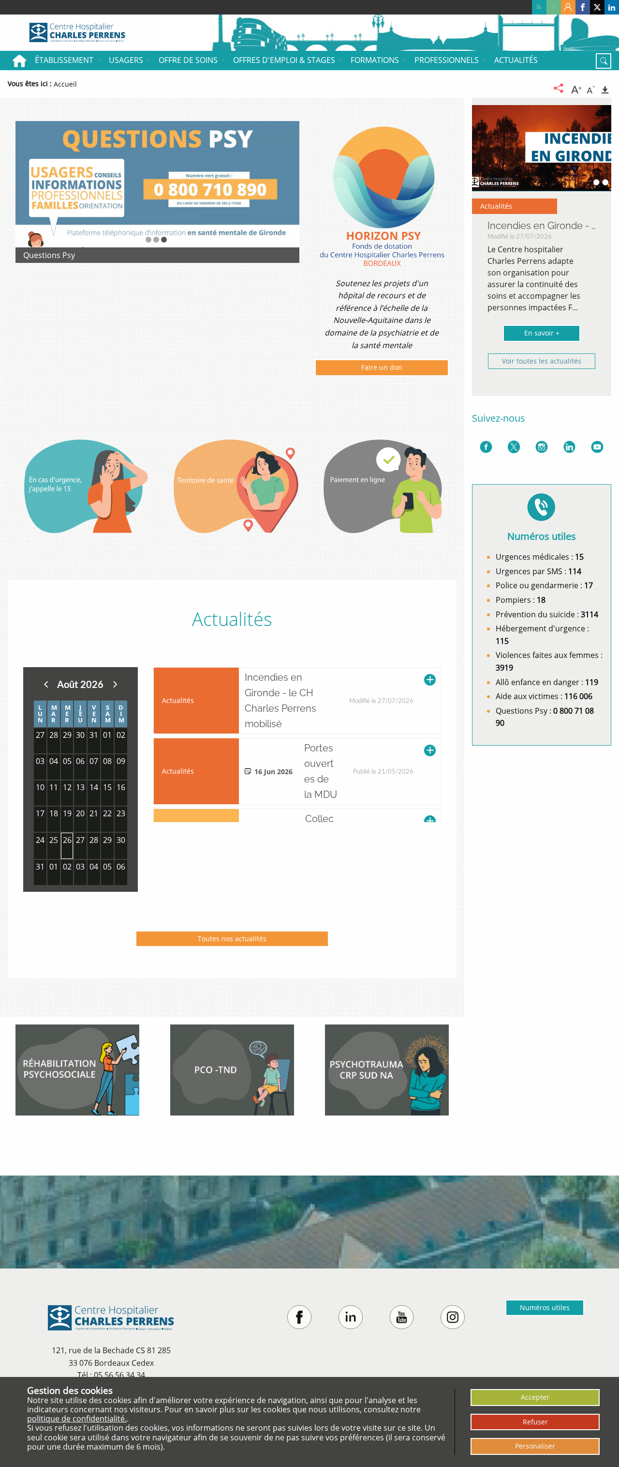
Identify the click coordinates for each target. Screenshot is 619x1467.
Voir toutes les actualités (541, 361)
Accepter (535, 1397)
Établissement (64, 60)
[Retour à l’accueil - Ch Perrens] (77, 33)
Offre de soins (188, 60)
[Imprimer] (605, 88)
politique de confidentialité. (77, 1418)
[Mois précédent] (46, 684)
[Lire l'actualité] (430, 701)
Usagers (126, 60)
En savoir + (542, 332)
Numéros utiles (545, 1307)
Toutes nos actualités (232, 938)
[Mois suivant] (115, 684)
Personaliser (535, 1446)
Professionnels (446, 60)
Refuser (535, 1421)
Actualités (516, 60)
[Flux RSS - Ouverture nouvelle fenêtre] (539, 7)
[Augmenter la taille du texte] (576, 88)
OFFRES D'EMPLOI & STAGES (284, 60)
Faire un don (381, 369)
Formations (375, 60)
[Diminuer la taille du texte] (591, 88)
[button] (148, 240)
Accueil (19, 60)
